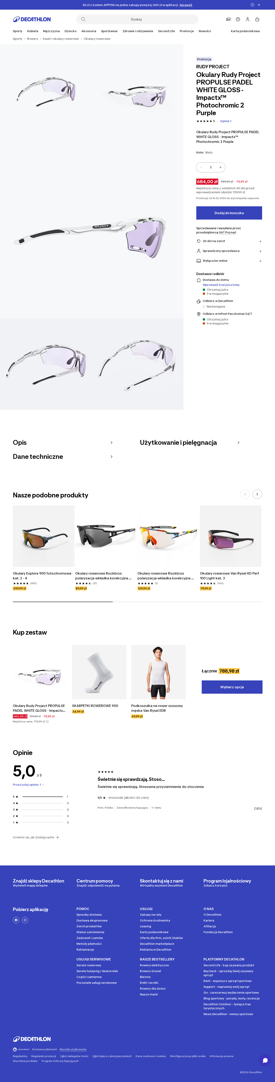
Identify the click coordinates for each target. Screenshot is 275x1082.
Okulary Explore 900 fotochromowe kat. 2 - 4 (42, 575)
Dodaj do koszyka (229, 213)
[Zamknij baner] (259, 5)
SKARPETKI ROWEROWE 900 (95, 706)
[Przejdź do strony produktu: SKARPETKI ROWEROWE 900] (99, 672)
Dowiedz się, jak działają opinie (33, 837)
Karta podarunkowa (245, 31)
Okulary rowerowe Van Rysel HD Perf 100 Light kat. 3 (230, 575)
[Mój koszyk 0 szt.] (257, 19)
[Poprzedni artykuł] (245, 494)
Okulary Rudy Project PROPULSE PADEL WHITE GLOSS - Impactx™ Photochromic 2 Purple (40, 708)
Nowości (205, 31)
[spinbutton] (211, 167)
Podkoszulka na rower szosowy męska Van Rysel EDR (157, 708)
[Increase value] (220, 167)
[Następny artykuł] (257, 494)
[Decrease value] (201, 167)
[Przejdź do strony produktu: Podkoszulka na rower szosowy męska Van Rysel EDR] (158, 672)
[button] (47, 721)
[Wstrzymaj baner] (252, 5)
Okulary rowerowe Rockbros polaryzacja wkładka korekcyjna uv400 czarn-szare (102, 576)
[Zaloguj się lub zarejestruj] (247, 19)
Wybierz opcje (232, 687)
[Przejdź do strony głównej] (32, 19)
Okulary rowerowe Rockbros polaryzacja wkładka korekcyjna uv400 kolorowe (164, 576)
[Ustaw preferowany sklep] (228, 19)
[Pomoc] (238, 19)
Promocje (187, 31)
